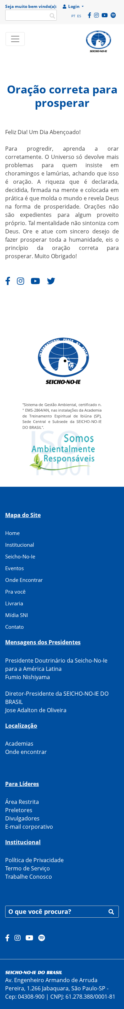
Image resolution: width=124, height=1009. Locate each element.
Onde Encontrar (24, 579)
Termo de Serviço (27, 868)
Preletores (18, 810)
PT (73, 15)
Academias (19, 743)
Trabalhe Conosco (28, 876)
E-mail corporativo (29, 826)
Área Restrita (22, 802)
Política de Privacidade (34, 860)
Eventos (14, 568)
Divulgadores (22, 818)
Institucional (19, 544)
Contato (14, 626)
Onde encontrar (26, 752)
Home (12, 532)
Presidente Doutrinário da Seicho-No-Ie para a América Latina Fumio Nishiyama (56, 669)
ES (79, 15)
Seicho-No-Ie (20, 556)
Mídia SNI (16, 615)
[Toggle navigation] (15, 39)
